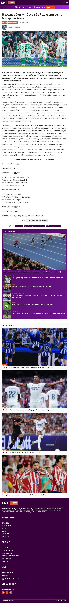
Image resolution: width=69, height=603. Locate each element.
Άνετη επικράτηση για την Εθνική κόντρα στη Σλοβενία (31, 287)
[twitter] (10, 592)
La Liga (4, 22)
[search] (67, 2)
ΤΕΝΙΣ (13, 275)
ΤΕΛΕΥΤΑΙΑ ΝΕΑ (9, 231)
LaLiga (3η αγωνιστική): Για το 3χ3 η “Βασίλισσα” (21, 452)
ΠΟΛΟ (13, 284)
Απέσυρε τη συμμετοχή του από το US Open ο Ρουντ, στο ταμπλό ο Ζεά (37, 278)
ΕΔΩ (39, 216)
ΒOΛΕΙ (4, 531)
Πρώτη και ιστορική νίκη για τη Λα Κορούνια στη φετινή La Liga (27, 367)
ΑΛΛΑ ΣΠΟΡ (6, 269)
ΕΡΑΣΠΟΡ (29, 7)
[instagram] (7, 592)
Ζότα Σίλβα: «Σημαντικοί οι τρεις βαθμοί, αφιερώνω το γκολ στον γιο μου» (38, 313)
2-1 (27, 177)
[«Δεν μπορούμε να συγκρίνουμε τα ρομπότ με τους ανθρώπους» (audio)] (34, 251)
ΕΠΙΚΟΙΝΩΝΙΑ (6, 559)
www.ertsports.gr (8, 600)
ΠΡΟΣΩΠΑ (5, 536)
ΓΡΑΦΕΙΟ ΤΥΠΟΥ (7, 550)
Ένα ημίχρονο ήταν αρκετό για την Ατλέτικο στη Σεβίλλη (24, 495)
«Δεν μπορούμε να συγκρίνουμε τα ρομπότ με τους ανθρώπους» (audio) (32, 272)
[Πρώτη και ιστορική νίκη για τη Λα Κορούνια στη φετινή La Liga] (34, 347)
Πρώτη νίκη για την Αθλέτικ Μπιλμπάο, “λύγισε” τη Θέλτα (32, 304)
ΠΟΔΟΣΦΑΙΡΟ (12, 22)
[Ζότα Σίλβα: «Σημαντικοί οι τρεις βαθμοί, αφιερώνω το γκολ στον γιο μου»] (7, 314)
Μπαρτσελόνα (36, 220)
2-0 (17, 168)
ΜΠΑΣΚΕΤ (5, 528)
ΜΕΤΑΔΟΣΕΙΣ (40, 7)
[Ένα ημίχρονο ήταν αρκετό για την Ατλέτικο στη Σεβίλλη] (34, 474)
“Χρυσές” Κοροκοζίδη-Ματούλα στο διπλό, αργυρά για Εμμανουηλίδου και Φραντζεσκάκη (38, 296)
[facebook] (3, 592)
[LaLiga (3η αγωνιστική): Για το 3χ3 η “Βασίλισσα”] (34, 432)
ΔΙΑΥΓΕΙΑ (5, 561)
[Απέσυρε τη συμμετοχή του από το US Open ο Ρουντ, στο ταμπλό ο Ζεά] (7, 279)
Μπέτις (44, 220)
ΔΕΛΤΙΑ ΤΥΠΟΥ (7, 553)
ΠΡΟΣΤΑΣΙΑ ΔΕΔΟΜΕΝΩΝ (10, 556)
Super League (16, 311)
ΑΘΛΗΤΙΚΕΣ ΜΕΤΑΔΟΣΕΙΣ (13, 579)
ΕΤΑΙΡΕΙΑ (5, 548)
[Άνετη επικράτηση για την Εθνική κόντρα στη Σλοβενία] (7, 288)
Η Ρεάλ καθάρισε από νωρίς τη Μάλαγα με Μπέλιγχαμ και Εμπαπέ (28, 410)
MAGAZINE (5, 534)
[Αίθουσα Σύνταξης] (4, 27)
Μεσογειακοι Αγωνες (18, 293)
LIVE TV (19, 7)
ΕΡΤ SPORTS (8, 573)
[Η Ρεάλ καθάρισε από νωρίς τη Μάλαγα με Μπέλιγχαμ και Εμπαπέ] (34, 389)
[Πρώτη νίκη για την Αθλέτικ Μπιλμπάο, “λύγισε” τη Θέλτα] (7, 306)
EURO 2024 (6, 523)
